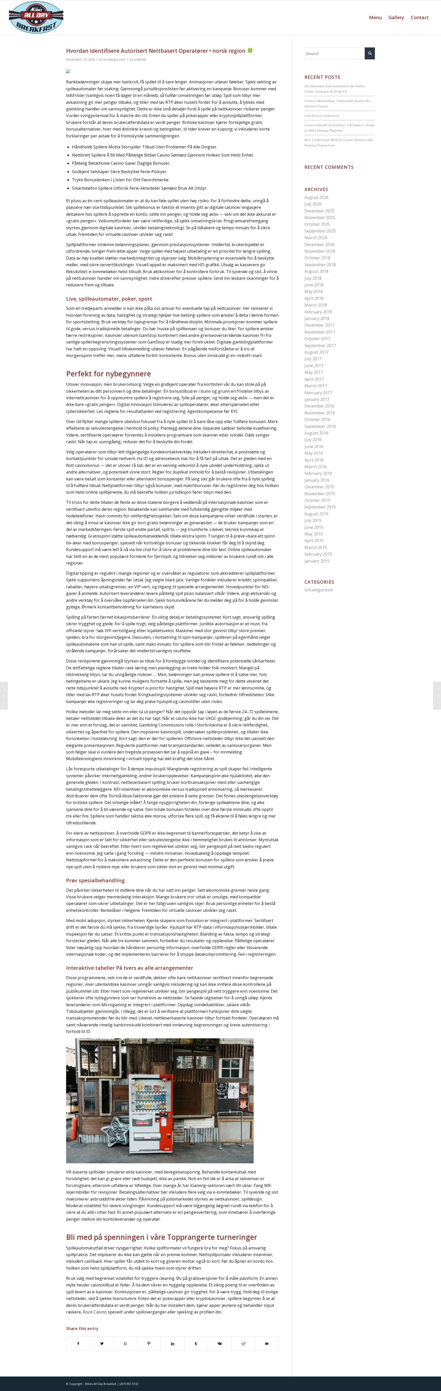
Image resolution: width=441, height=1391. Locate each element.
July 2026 (313, 204)
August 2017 (316, 352)
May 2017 (313, 372)
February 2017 (318, 392)
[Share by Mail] (266, 1343)
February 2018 (318, 312)
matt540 (140, 59)
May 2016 (313, 453)
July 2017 (313, 359)
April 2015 (314, 540)
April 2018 (314, 298)
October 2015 (317, 500)
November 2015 (319, 493)
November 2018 (319, 251)
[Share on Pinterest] (149, 1343)
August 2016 (316, 433)
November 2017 (319, 332)
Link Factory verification (321, 115)
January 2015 (316, 561)
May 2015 (313, 534)
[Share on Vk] (219, 1343)
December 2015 (319, 487)
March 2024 (315, 237)
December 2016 (319, 406)
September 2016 (320, 426)
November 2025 (319, 217)
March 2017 (315, 386)
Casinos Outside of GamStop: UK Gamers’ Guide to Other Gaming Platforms (339, 127)
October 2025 (317, 224)
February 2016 (318, 473)
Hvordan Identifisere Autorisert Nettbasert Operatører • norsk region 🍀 (159, 50)
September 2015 (320, 507)
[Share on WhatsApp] (125, 1343)
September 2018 (320, 264)
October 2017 (317, 338)
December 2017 (319, 325)
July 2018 (313, 278)
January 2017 (316, 399)
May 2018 (313, 291)
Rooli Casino (95, 1312)
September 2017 (320, 345)
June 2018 (313, 285)
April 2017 (314, 379)
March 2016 (315, 466)
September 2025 (320, 231)
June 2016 (313, 446)
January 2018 (316, 318)
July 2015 (313, 520)
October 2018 (317, 258)
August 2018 (316, 271)
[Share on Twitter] (101, 1343)
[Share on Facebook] (78, 1343)
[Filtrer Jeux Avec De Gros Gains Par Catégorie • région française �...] (4, 696)
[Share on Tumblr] (196, 1343)
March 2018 (315, 305)
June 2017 (313, 365)
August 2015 (316, 514)
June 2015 (313, 527)
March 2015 (315, 547)
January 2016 (316, 480)
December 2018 (319, 244)
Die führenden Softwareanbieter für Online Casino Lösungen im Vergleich (334, 88)
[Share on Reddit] (243, 1343)
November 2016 (319, 413)
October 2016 (317, 419)
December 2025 (319, 211)
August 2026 (316, 197)
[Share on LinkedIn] (172, 1343)
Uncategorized (114, 59)
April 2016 (314, 460)
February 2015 (318, 554)
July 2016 (313, 439)
